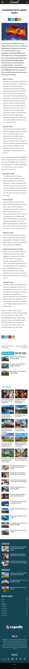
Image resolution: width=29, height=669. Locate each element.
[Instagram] (8, 658)
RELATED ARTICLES (7, 353)
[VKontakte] (20, 659)
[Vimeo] (16, 659)
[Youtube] (24, 659)
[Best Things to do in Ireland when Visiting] (5, 373)
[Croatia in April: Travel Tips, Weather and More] (5, 365)
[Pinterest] (16, 19)
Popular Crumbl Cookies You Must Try (7, 346)
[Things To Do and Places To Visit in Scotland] (5, 358)
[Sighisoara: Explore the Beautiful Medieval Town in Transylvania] (21, 437)
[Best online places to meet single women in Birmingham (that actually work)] (5, 467)
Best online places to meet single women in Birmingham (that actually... (18, 467)
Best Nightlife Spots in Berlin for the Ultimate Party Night (6, 430)
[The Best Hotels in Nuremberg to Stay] (21, 423)
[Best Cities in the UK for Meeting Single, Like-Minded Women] (21, 394)
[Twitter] (12, 19)
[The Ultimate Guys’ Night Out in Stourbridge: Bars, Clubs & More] (7, 394)
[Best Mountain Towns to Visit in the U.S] (21, 409)
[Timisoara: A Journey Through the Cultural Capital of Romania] (7, 437)
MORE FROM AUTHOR (20, 353)
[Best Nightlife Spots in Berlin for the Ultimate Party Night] (7, 423)
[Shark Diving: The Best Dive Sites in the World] (5, 518)
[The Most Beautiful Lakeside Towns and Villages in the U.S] (7, 409)
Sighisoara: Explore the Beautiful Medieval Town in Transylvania (21, 444)
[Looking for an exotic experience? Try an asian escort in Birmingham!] (5, 482)
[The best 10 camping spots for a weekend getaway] (5, 489)
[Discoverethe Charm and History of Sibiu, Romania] (21, 453)
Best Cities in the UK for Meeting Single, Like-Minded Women (20, 401)
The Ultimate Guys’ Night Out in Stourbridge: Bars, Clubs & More (7, 401)
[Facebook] (9, 19)
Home (2, 5)
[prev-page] (2, 379)
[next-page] (5, 379)
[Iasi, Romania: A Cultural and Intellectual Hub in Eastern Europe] (7, 453)
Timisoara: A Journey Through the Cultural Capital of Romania (6, 444)
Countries (8, 5)
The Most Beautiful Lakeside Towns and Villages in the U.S (6, 416)
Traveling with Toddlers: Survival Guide (22, 346)
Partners (14, 664)
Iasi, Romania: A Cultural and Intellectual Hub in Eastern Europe (7, 460)
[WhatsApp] (19, 19)
